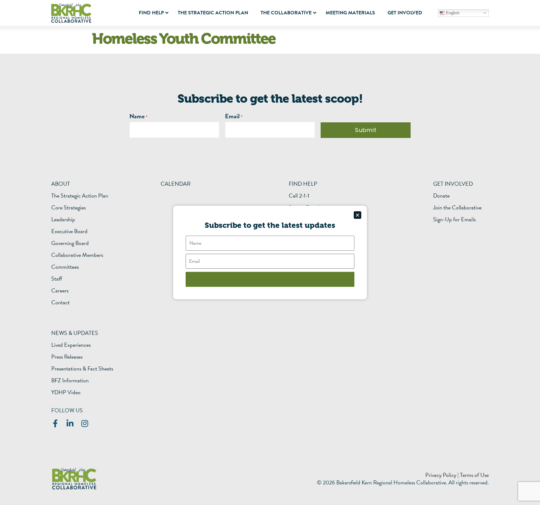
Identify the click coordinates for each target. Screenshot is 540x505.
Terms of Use (474, 475)
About (60, 183)
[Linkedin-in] (70, 423)
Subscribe (270, 279)
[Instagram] (84, 423)
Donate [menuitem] (441, 196)
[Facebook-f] (55, 423)
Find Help (303, 183)
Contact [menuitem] (60, 302)
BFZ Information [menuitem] (70, 380)
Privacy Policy (440, 475)
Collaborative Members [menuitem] (77, 255)
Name (137, 116)
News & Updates (74, 333)
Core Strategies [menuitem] (68, 207)
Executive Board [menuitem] (69, 231)
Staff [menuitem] (56, 279)
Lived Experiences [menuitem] (71, 345)
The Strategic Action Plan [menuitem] (79, 196)
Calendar (176, 183)
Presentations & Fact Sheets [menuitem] (82, 368)
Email (232, 116)
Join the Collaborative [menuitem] (457, 207)
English (452, 12)
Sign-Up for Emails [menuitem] (454, 219)
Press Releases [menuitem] (66, 357)
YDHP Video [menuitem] (66, 392)
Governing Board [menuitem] (70, 243)
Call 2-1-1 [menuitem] (299, 196)
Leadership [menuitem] (63, 219)
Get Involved (453, 183)
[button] (357, 215)
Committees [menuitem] (65, 267)
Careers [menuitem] (59, 290)
